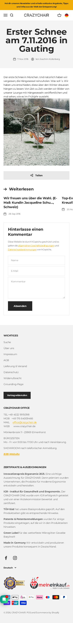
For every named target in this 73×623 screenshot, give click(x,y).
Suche (7, 342)
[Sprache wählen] (67, 15)
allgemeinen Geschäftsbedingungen (36, 245)
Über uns (9, 348)
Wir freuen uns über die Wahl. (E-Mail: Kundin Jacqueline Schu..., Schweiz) (30, 202)
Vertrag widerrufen (17, 395)
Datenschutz (11, 372)
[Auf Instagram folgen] (15, 558)
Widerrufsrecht (12, 378)
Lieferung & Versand (15, 366)
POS (29, 612)
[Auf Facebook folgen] (6, 558)
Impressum (10, 354)
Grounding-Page (13, 384)
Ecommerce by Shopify (47, 612)
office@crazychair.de (25, 422)
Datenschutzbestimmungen (22, 249)
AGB (6, 360)
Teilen (39, 175)
